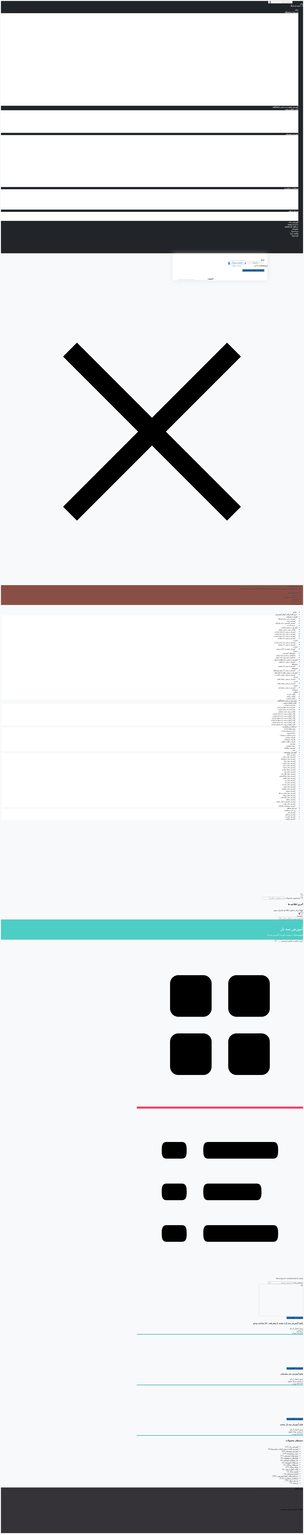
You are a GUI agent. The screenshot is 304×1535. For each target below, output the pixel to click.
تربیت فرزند (291, 625)
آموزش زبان (293, 222)
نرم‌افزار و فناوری (291, 188)
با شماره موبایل (237, 262)
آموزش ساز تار (288, 145)
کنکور (291, 98)
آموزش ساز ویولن (286, 179)
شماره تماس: (259, 265)
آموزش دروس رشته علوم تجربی (276, 71)
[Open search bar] (302, 895)
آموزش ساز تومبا (287, 150)
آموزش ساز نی (288, 177)
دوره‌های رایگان (292, 1465)
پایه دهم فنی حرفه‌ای (276, 91)
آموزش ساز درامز (286, 152)
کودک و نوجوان (292, 617)
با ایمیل (255, 262)
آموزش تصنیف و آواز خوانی (283, 136)
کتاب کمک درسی (282, 30)
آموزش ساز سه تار (286, 163)
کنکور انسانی (290, 698)
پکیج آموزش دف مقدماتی (291, 1374)
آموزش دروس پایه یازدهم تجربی (271, 75)
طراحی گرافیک (288, 193)
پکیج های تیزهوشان (286, 105)
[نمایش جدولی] (220, 1108)
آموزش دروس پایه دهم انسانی (272, 82)
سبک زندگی (293, 1467)
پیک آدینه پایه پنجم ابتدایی (279, 116)
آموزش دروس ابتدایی (285, 14)
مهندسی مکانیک (282, 204)
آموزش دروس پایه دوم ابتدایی (277, 19)
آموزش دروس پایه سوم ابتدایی (277, 21)
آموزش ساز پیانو (287, 143)
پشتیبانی (295, 229)
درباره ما (294, 231)
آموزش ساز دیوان (287, 157)
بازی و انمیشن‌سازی (286, 208)
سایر (293, 750)
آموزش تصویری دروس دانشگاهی (285, 107)
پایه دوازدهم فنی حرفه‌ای (274, 96)
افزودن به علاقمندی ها (294, 1318)
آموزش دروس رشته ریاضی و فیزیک (274, 62)
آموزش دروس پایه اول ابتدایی (277, 17)
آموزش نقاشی (288, 220)
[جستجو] (269, 1282)
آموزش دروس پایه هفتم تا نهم (282, 50)
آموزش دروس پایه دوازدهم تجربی (271, 78)
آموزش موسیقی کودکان (286, 806)
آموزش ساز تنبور (287, 147)
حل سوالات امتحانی (290, 1460)
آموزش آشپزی (288, 217)
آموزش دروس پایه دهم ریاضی (272, 64)
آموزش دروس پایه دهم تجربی (272, 73)
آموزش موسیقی (291, 134)
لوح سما (295, 236)
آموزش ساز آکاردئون (285, 141)
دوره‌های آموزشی (291, 1462)
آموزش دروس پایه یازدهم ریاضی (271, 66)
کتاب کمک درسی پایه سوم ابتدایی (271, 39)
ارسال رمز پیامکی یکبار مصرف (253, 270)
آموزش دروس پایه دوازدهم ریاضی (270, 68)
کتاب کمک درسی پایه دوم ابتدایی (271, 37)
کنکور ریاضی (284, 102)
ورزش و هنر (293, 211)
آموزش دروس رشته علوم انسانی (276, 80)
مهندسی (290, 202)
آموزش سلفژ (288, 184)
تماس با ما (294, 233)
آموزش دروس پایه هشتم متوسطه (275, 55)
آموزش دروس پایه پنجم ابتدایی (277, 26)
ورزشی (295, 1483)
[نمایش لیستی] (220, 1274)
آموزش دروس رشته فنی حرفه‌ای (275, 89)
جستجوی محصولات (292, 898)
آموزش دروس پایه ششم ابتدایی (276, 28)
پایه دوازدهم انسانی (276, 87)
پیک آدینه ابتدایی (287, 111)
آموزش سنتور (288, 161)
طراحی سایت (288, 195)
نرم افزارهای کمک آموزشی (286, 614)
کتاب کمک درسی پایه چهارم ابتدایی (270, 41)
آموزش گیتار (289, 186)
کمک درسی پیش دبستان (274, 32)
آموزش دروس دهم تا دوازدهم (282, 59)
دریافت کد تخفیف (291, 226)
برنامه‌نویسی (289, 190)
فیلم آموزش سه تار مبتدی (291, 1424)
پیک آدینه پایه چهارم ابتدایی (278, 114)
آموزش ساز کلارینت (286, 170)
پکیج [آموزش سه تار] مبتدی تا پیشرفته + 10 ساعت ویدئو (278, 1323)
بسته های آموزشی (281, 48)
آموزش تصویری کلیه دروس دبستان (287, 650)
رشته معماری (283, 206)
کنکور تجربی (284, 100)
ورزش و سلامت (287, 213)
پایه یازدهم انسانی (277, 84)
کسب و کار (293, 1471)
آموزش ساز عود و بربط (284, 166)
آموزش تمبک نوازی (286, 138)
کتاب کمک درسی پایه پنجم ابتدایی (271, 44)
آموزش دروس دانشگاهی (287, 701)
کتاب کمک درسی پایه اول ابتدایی (271, 35)
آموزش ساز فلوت (286, 168)
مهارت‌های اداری (287, 199)
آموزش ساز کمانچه (286, 172)
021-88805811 (292, 586)
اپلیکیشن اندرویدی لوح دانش (285, 657)
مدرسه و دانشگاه (291, 12)
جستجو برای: (298, 1283)
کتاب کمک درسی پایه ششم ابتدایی (270, 46)
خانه (296, 10)
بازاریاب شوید (293, 224)
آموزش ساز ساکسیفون (284, 159)
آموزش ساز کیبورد (286, 175)
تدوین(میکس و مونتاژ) (285, 197)
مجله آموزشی (292, 593)
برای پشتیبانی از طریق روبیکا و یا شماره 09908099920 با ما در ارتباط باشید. (269, 588)
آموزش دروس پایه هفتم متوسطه (276, 53)
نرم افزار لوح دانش (290, 597)
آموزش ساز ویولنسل (285, 181)
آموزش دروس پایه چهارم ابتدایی (276, 23)
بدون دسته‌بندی (292, 1453)
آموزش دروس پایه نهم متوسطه (276, 57)
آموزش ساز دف (287, 154)
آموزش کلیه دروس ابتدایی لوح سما (284, 1449)
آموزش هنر (289, 215)
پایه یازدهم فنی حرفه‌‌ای (275, 93)
